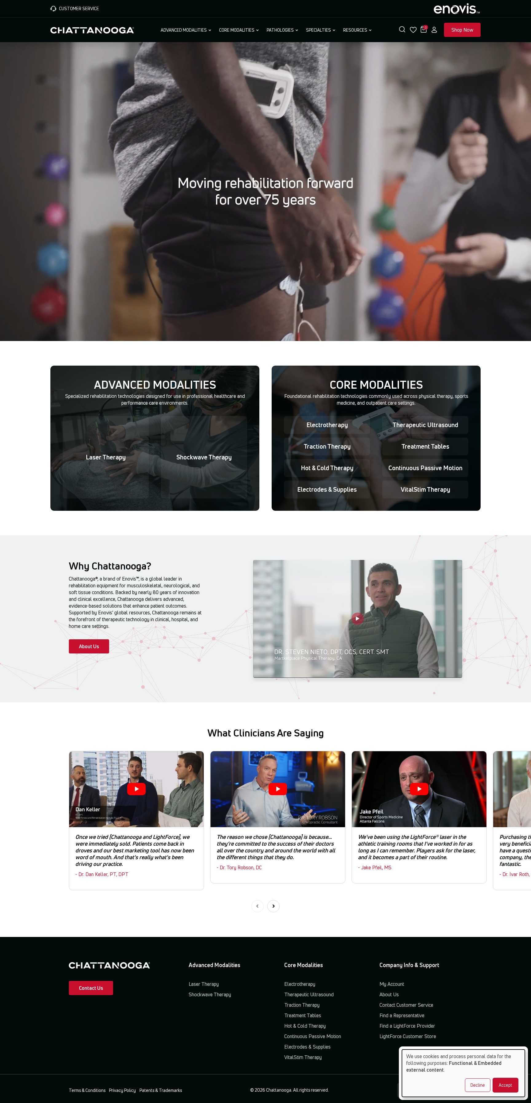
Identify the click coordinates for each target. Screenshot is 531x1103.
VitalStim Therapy (425, 489)
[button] (402, 30)
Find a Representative (402, 1015)
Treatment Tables (425, 446)
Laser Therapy (106, 457)
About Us (89, 646)
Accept (505, 1085)
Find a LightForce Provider (407, 1026)
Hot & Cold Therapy (327, 468)
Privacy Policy (122, 1090)
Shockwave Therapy (204, 457)
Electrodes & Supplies (327, 489)
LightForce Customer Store (408, 1036)
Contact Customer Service (406, 1005)
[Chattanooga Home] (92, 29)
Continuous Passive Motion (425, 468)
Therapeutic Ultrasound (425, 425)
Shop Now (462, 30)
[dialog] (463, 1073)
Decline (477, 1085)
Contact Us (91, 988)
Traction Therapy (327, 446)
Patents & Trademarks (161, 1090)
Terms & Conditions (87, 1090)
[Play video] (358, 619)
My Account (392, 984)
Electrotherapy (327, 425)
